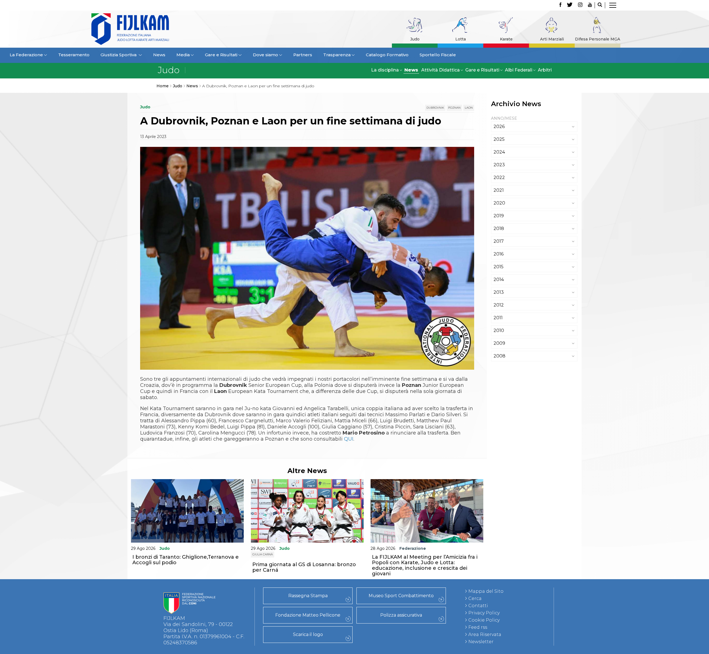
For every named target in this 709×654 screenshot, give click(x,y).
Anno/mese (504, 118)
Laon (469, 107)
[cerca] (600, 5)
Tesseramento (73, 54)
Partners (302, 54)
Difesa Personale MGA (597, 39)
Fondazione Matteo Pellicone (307, 615)
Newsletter (481, 641)
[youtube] (590, 5)
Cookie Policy (484, 620)
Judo (415, 39)
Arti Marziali (552, 39)
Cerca (475, 598)
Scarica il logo (308, 634)
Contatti (478, 605)
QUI (348, 439)
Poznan (454, 107)
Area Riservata (484, 634)
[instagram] (580, 5)
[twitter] (569, 5)
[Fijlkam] (164, 29)
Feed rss (477, 627)
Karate (506, 39)
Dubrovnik (435, 107)
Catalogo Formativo (387, 54)
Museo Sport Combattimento (401, 595)
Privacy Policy (484, 612)
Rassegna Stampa (308, 595)
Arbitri (545, 70)
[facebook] (560, 5)
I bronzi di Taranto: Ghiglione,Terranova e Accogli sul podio (185, 560)
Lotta (460, 39)
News (159, 54)
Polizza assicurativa (401, 615)
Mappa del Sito (486, 591)
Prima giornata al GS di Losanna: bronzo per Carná (304, 567)
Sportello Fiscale (438, 54)
